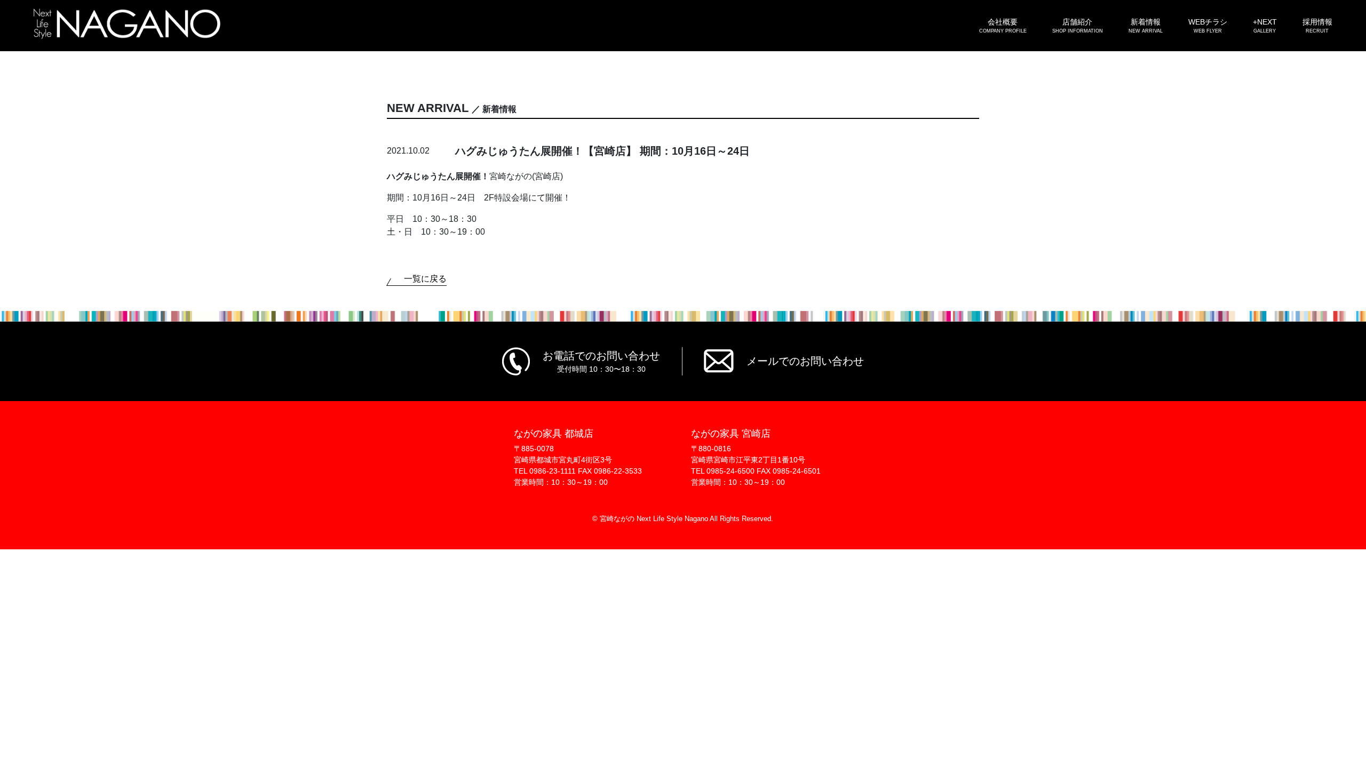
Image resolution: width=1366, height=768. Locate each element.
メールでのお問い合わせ (805, 361)
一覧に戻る (425, 278)
